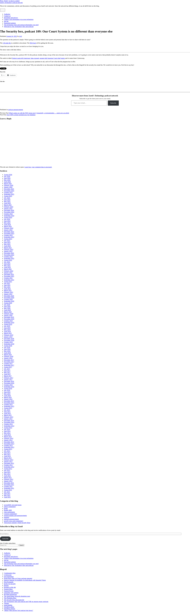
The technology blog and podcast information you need (21, 25)
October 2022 (8, 256)
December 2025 (9, 189)
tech (20, 36)
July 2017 (7, 369)
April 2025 (7, 203)
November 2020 (9, 297)
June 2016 (7, 392)
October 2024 (8, 214)
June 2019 (7, 328)
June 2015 (7, 411)
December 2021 (9, 274)
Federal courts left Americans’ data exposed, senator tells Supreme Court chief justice (38, 58)
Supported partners (10, 23)
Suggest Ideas (8, 589)
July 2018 (7, 347)
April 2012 (7, 476)
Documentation (9, 576)
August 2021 (8, 281)
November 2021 (9, 276)
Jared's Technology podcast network (11, 2)
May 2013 (7, 454)
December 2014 (9, 420)
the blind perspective (10, 594)
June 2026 (7, 178)
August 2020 (8, 303)
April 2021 (7, 289)
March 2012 (8, 477)
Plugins (6, 585)
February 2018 (8, 356)
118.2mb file (7, 43)
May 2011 (7, 495)
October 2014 (8, 424)
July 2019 (7, 326)
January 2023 (8, 251)
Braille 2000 (8, 510)
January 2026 (8, 187)
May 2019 (7, 330)
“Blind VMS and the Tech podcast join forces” (18, 610)
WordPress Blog (9, 607)
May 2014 (7, 433)
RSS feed (33, 43)
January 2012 (8, 481)
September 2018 (9, 344)
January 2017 (8, 379)
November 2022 (9, 255)
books (6, 508)
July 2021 (7, 283)
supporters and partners (11, 593)
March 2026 (8, 183)
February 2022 (8, 271)
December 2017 (9, 360)
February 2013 (8, 460)
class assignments (9, 512)
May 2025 (7, 201)
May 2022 (7, 265)
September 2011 (9, 488)
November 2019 (9, 319)
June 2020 (7, 306)
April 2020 (7, 310)
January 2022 (8, 272)
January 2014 (8, 440)
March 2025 (8, 205)
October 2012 (8, 465)
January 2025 (8, 208)
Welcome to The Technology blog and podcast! (19, 26)
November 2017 (9, 362)
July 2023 (7, 240)
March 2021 (8, 290)
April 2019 (7, 331)
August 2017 (8, 367)
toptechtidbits (8, 605)
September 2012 (9, 467)
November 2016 (9, 383)
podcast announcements (15, 109)
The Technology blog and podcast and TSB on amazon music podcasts (26, 601)
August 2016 (8, 388)
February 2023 (8, 249)
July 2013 (7, 451)
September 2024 (9, 215)
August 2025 (8, 196)
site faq (6, 21)
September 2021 (9, 280)
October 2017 (8, 363)
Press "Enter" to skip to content (9, 1)
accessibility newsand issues (12, 505)
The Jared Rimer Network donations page (17, 596)
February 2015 (8, 417)
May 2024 (7, 223)
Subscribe (113, 103)
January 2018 (8, 358)
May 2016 (7, 394)
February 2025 (8, 207)
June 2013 (7, 452)
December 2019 (9, 317)
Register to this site (10, 587)
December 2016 (9, 381)
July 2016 (7, 390)
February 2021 (8, 292)
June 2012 (7, 472)
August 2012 (8, 468)
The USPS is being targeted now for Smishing (21, 115)
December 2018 (9, 338)
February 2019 (8, 335)
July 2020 (7, 305)
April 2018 (7, 353)
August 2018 (8, 346)
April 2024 (7, 224)
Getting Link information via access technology (19, 19)
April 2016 (7, 395)
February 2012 (8, 479)
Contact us (7, 16)
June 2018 (7, 349)
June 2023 (7, 242)
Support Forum (8, 591)
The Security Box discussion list (14, 600)
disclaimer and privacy (11, 18)
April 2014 (7, 435)
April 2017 (7, 374)
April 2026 (7, 182)
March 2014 (8, 436)
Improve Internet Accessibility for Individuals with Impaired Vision (25, 580)
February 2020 (8, 313)
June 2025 (7, 199)
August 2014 (8, 427)
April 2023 (7, 246)
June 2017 (7, 370)
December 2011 (9, 483)
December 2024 (9, 210)
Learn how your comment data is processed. (38, 167)
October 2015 (8, 404)
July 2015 (7, 410)
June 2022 (7, 264)
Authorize (7, 14)
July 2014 (7, 429)
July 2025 (7, 198)
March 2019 (8, 333)
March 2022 (8, 269)
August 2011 (8, 490)
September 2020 (9, 301)
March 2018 (8, 354)
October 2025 (8, 192)
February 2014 (8, 438)
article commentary (10, 506)
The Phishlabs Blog (10, 598)
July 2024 (7, 219)
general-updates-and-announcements (15, 515)
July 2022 (7, 262)
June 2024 (7, 221)
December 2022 (9, 253)
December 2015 (9, 401)
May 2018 (7, 351)
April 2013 (7, 456)
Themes (6, 603)
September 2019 (9, 322)
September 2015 (9, 406)
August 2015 (8, 408)
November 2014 (9, 422)
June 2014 (7, 431)
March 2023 (8, 248)
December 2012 (9, 463)
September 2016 (9, 387)
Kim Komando (8, 582)
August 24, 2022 (11, 36)
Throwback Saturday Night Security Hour (17, 523)
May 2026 (7, 180)
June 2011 (7, 493)
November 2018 (9, 340)
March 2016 (8, 397)
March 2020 (8, 312)
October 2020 (8, 299)
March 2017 (8, 376)
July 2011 (7, 492)
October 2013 (8, 445)
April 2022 (7, 267)
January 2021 (8, 294)
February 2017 (8, 378)
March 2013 (8, 458)
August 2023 (8, 239)
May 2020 (7, 308)
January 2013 (8, 461)
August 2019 (8, 324)
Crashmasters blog (9, 573)
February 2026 (8, 185)
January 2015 (8, 419)
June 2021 (7, 285)
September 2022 (9, 258)
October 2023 (8, 235)
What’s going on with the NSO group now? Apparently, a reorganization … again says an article (39, 113)
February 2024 (8, 228)
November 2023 (9, 233)
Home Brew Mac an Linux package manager (18, 578)
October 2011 (8, 486)
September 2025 (9, 194)
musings (6, 517)
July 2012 (7, 470)
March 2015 (8, 415)
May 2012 (7, 474)
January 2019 (8, 337)
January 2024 (8, 230)
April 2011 (7, 497)
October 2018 (8, 342)
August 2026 (8, 174)
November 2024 (9, 212)
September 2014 (9, 426)
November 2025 (9, 191)
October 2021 (8, 278)
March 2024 (8, 226)
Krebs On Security (10, 584)
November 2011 (9, 485)
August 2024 (8, 217)
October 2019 (8, 321)
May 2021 (7, 287)
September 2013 (9, 447)
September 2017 (9, 365)
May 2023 (7, 244)
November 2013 (9, 444)
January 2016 (8, 399)
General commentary (10, 514)
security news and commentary (13, 521)
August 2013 (8, 449)
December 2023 (9, 232)
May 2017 (7, 372)
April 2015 (7, 413)
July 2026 (7, 176)
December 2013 (9, 442)
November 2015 (9, 403)
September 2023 (9, 237)
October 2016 (8, 385)
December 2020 (9, 296)
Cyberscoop (7, 575)
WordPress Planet (9, 609)
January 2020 (8, 315)
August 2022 (8, 260)
